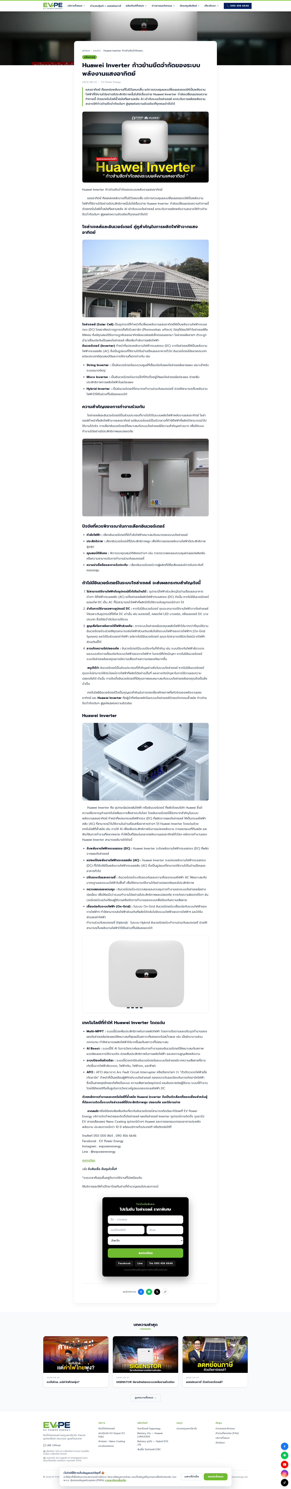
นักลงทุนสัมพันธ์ (188, 6)
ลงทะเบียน (88, 1160)
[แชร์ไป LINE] (149, 1292)
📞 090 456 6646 (238, 6)
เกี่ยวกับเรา (210, 6)
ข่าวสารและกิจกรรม (162, 6)
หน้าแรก (86, 50)
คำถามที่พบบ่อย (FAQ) (227, 1433)
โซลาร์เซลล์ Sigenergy (148, 1428)
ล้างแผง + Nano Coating (111, 1441)
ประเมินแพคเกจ (106, 1446)
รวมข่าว (97, 50)
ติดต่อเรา (220, 1442)
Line (140, 1263)
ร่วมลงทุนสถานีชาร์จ (186, 1428)
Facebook (124, 1263)
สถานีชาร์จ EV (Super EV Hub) (111, 1435)
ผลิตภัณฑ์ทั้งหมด (135, 6)
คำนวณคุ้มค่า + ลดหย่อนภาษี (105, 6)
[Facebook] (284, 1446)
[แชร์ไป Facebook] (141, 1292)
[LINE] (284, 1455)
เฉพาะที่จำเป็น (191, 1476)
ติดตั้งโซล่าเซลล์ (106, 1428)
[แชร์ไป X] (157, 1292)
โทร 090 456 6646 (161, 1263)
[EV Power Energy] (53, 6)
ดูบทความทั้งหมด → (145, 1397)
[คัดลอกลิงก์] (165, 1292)
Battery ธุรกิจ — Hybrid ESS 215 (152, 1443)
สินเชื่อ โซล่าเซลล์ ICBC (149, 1449)
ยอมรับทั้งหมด (215, 1476)
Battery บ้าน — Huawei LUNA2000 (150, 1435)
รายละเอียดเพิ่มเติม (115, 1480)
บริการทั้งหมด (75, 6)
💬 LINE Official (51, 1445)
